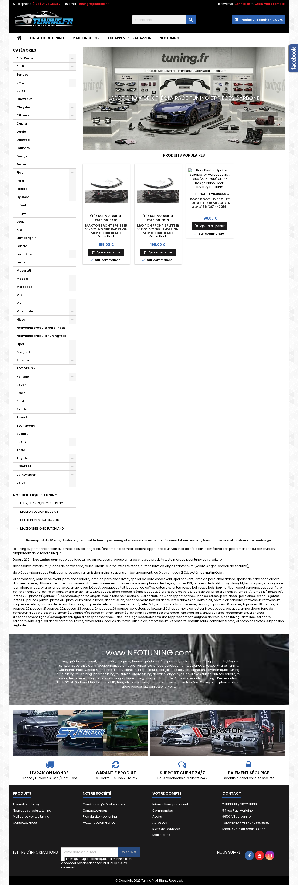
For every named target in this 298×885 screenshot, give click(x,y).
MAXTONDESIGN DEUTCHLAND (42, 528)
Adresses (159, 822)
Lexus (21, 262)
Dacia (21, 131)
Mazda (22, 278)
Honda (22, 189)
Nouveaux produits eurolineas (41, 327)
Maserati (24, 270)
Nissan (22, 319)
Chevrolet (25, 99)
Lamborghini (27, 238)
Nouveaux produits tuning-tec (41, 336)
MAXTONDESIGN (86, 38)
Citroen (23, 115)
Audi (20, 66)
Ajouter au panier (106, 252)
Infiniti (22, 205)
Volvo (21, 483)
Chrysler (23, 107)
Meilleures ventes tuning (31, 816)
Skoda (22, 409)
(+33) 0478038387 (47, 4)
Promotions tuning (26, 804)
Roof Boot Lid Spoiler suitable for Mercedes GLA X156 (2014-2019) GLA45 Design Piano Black (210, 206)
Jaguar (23, 213)
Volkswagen (26, 474)
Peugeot (23, 352)
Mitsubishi (25, 311)
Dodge (22, 156)
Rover (21, 385)
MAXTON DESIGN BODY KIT (39, 511)
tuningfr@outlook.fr (94, 4)
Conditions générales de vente (106, 804)
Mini (20, 303)
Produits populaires (184, 155)
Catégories (24, 50)
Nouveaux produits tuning (32, 810)
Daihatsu (24, 148)
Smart (22, 417)
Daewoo (23, 140)
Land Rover (26, 254)
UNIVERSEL (25, 466)
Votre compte (166, 793)
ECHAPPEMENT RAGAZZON (129, 38)
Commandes (162, 810)
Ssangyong (26, 425)
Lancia (22, 246)
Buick (21, 91)
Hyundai (23, 197)
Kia (19, 229)
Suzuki (22, 442)
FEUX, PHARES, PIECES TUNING (41, 503)
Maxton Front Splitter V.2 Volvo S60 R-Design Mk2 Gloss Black (106, 229)
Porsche (23, 360)
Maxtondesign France (99, 822)
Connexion (242, 4)
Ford (20, 180)
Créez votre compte (270, 4)
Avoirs (157, 816)
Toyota (22, 458)
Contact (231, 793)
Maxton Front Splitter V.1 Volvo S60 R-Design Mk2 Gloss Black (158, 229)
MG (19, 295)
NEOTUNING (169, 38)
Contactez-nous (25, 822)
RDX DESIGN (26, 368)
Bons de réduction (166, 828)
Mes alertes (161, 835)
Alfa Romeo (26, 58)
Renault (23, 376)
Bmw (20, 82)
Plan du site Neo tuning (100, 816)
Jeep (20, 221)
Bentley (22, 74)
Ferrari (22, 164)
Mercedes (24, 287)
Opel (20, 344)
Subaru (23, 434)
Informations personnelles (172, 804)
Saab (21, 393)
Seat (20, 401)
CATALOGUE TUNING (47, 38)
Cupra (22, 123)
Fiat (20, 172)
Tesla (21, 450)
